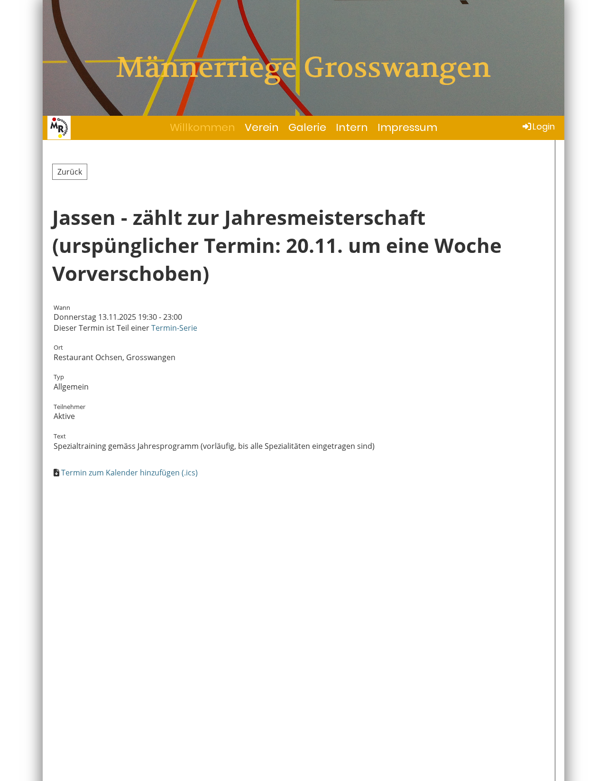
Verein (262, 127)
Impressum (407, 127)
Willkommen (202, 127)
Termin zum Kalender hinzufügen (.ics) (129, 472)
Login (544, 126)
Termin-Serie (174, 328)
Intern (352, 127)
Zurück (69, 172)
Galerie (307, 127)
